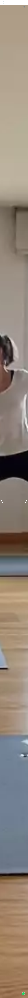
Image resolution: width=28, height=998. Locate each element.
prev (3, 499)
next (25, 499)
